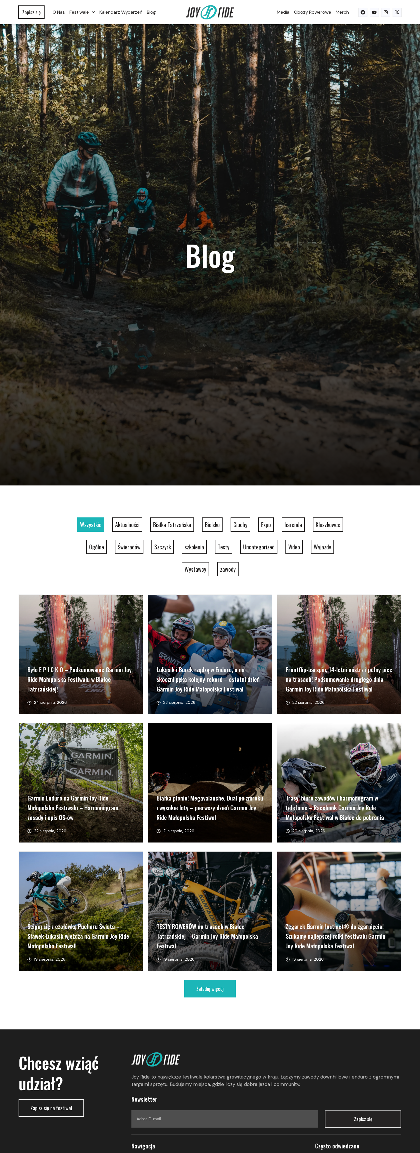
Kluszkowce (328, 524)
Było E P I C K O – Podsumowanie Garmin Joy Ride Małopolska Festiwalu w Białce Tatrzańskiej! (79, 679)
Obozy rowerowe (312, 12)
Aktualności (127, 524)
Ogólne (96, 547)
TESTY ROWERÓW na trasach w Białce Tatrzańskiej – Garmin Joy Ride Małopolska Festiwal (207, 936)
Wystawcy (195, 569)
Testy (223, 547)
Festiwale (79, 12)
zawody (228, 569)
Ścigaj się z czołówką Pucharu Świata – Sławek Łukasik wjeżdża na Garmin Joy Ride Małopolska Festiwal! (78, 936)
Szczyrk (162, 547)
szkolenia (194, 547)
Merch (342, 12)
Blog (151, 12)
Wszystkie (90, 524)
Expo (266, 524)
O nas (59, 12)
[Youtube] (374, 12)
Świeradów (129, 547)
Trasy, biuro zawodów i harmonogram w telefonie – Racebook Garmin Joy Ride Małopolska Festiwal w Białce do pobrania (335, 807)
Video (294, 547)
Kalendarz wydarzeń (120, 12)
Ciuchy (240, 524)
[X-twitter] (397, 12)
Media (283, 12)
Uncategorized (259, 547)
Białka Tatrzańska (172, 524)
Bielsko (212, 524)
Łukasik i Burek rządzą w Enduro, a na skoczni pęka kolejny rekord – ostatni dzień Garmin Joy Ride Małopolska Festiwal (208, 679)
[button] (210, 988)
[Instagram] (385, 12)
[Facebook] (362, 12)
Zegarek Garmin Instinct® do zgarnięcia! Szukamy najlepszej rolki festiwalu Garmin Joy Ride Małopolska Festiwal (335, 936)
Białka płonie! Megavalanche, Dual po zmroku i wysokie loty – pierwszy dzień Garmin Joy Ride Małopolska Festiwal (210, 807)
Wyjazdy (322, 547)
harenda (293, 524)
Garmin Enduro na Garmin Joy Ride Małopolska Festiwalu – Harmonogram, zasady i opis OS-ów (73, 807)
